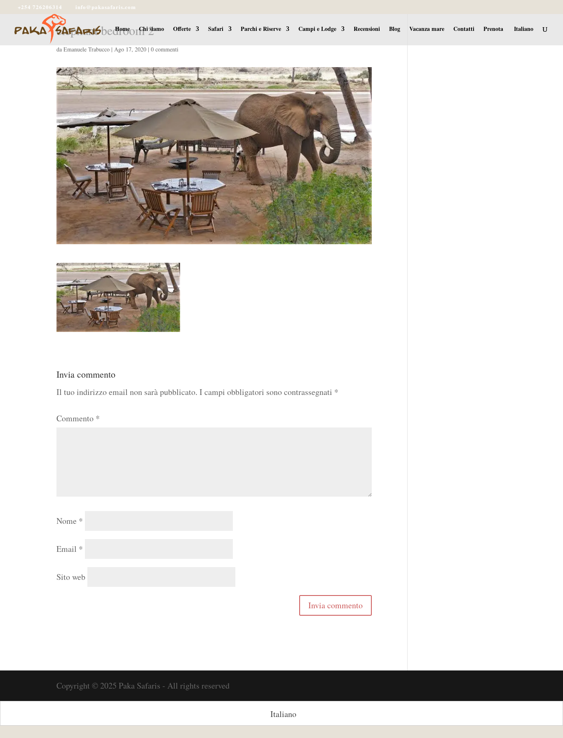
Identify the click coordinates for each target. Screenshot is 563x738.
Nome (69, 520)
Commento (78, 418)
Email (69, 548)
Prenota (493, 29)
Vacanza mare (426, 29)
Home (122, 29)
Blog (394, 29)
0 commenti (164, 49)
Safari (215, 29)
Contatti (463, 29)
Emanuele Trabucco (86, 49)
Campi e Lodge (317, 29)
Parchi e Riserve (261, 29)
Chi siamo (151, 29)
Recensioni (367, 29)
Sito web (70, 576)
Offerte (182, 29)
